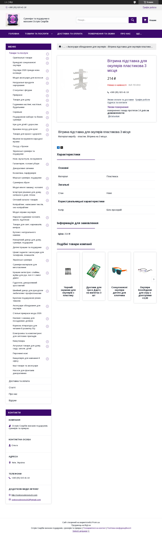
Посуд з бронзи (20, 146)
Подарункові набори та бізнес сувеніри (28, 118)
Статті (12, 387)
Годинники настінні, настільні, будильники (27, 105)
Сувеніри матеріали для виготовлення (25, 266)
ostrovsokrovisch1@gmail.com (26, 499)
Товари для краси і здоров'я (27, 134)
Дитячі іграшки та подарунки (27, 247)
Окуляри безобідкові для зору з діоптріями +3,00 (145, 292)
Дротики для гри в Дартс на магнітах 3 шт (94, 291)
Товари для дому (21, 99)
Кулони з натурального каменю (24, 233)
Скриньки (17, 112)
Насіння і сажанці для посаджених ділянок (23, 319)
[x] (61, 148)
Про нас (126, 34)
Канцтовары (19, 341)
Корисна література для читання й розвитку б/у (25, 327)
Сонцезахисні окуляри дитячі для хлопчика (119, 291)
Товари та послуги (36, 34)
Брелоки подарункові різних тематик (27, 299)
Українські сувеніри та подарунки (24, 152)
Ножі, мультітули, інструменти (27, 159)
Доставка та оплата (69, 34)
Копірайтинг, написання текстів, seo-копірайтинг (28, 205)
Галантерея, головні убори (26, 163)
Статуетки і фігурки (22, 90)
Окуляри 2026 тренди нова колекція (26, 71)
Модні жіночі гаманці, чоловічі (28, 187)
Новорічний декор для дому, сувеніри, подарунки (27, 241)
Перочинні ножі (20, 353)
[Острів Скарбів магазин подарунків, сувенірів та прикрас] (13, 25)
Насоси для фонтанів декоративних (23, 371)
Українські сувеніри (22, 260)
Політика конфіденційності (119, 528)
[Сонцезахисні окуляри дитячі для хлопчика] (119, 268)
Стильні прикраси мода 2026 (27, 313)
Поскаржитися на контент (94, 528)
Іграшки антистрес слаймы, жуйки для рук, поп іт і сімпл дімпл (27, 275)
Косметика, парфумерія (24, 173)
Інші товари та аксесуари (25, 365)
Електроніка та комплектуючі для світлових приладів (27, 334)
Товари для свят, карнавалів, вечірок (27, 225)
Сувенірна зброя (21, 182)
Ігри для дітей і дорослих (25, 124)
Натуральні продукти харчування (23, 83)
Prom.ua (96, 522)
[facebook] (58, 148)
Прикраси (17, 95)
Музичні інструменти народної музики (28, 140)
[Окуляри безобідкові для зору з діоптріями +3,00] (145, 268)
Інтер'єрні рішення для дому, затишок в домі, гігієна (27, 193)
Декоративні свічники (23, 168)
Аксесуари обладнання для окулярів (87, 46)
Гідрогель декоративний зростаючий (25, 284)
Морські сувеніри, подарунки (27, 178)
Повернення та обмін (101, 34)
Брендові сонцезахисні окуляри (24, 63)
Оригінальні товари (22, 57)
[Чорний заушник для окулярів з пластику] (68, 268)
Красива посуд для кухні (25, 129)
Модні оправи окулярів (24, 212)
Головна (14, 34)
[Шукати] (133, 20)
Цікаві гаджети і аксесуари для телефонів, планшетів (28, 253)
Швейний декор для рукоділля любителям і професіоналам (28, 291)
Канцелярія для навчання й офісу (26, 359)
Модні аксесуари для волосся (28, 78)
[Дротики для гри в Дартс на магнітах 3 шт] (94, 268)
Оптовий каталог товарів (25, 199)
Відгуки (12, 400)
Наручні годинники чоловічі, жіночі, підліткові (26, 218)
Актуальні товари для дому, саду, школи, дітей (27, 347)
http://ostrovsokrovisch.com (24, 495)
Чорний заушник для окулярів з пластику (68, 291)
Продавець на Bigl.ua (81, 525)
